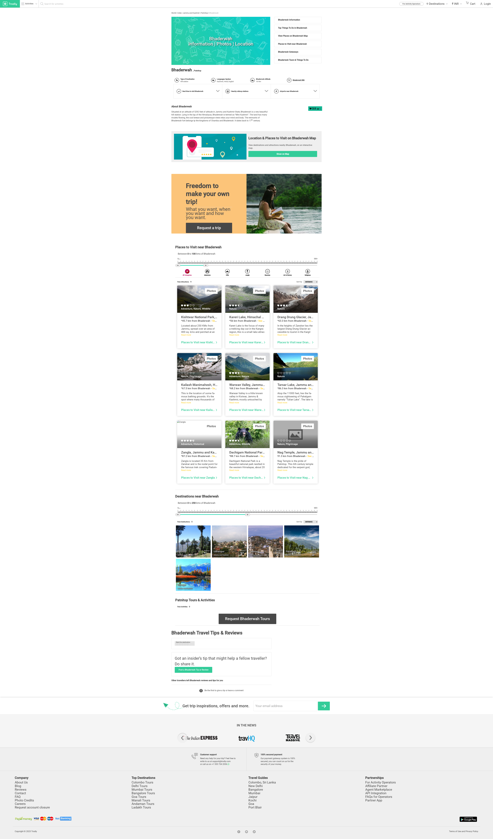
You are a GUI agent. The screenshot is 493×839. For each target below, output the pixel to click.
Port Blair (255, 807)
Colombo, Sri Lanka (262, 782)
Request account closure (32, 807)
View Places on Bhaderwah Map (293, 36)
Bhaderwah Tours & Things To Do (293, 60)
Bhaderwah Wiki (299, 80)
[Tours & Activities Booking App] (362, 819)
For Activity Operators (411, 4)
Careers (20, 803)
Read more (186, 335)
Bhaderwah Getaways (288, 52)
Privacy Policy (472, 831)
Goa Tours (139, 796)
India (179, 13)
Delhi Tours (140, 786)
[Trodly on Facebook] (239, 831)
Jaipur (252, 796)
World (173, 13)
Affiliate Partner (376, 786)
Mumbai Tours (142, 789)
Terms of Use (455, 831)
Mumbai (254, 793)
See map (217, 320)
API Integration (375, 793)
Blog (18, 786)
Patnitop (204, 13)
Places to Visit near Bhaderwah (292, 44)
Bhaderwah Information (289, 20)
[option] (220, 41)
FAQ (18, 796)
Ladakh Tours (141, 807)
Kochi (252, 800)
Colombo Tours (142, 782)
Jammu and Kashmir (191, 13)
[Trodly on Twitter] (254, 831)
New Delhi (255, 786)
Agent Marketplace (378, 789)
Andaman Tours (143, 803)
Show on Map (283, 154)
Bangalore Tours (143, 793)
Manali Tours (141, 800)
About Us (21, 782)
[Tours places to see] (10, 4)
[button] (457, 4)
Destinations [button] (436, 3)
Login (487, 3)
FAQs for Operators (378, 796)
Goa (251, 803)
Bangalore (255, 789)
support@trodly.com (221, 761)
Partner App (373, 800)
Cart (472, 3)
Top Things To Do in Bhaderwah (292, 28)
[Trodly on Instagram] (246, 831)
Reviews (20, 789)
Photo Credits (24, 800)
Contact (20, 793)
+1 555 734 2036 (220, 764)
